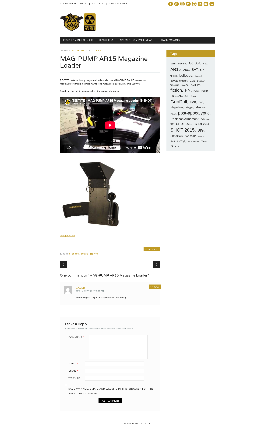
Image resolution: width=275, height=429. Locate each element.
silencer (201, 136)
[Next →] (156, 264)
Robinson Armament (184, 119)
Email (73, 370)
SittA (172, 141)
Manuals (201, 107)
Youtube (182, 4)
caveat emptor (178, 80)
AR (197, 63)
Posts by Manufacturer (78, 39)
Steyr (181, 141)
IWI (201, 102)
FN (188, 90)
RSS (200, 4)
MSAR (173, 114)
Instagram (194, 4)
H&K (193, 102)
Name (73, 363)
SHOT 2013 (184, 124)
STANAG (85, 254)
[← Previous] (63, 264)
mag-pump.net (67, 235)
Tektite (94, 254)
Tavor (204, 141)
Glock (193, 96)
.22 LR (173, 64)
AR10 (205, 64)
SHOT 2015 (74, 254)
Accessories (151, 249)
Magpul (189, 107)
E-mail (206, 4)
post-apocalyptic (194, 113)
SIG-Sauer (176, 136)
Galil (186, 96)
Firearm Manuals (169, 39)
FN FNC (204, 91)
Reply (156, 287)
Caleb (80, 287)
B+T (194, 69)
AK (191, 63)
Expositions (106, 39)
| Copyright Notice (116, 3)
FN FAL (196, 91)
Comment (76, 337)
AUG (186, 69)
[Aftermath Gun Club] (84, 30)
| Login (82, 3)
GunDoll (178, 101)
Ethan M (96, 50)
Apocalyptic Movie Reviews (136, 39)
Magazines (176, 107)
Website (74, 378)
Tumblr (188, 4)
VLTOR (174, 145)
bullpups (185, 76)
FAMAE (184, 85)
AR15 (175, 69)
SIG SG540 (190, 136)
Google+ (176, 4)
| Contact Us (96, 3)
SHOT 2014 (202, 124)
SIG (200, 130)
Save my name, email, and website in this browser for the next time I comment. (111, 391)
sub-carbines (193, 141)
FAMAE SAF (195, 85)
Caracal (198, 76)
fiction (176, 90)
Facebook (170, 4)
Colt (192, 80)
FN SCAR (176, 95)
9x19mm (182, 63)
